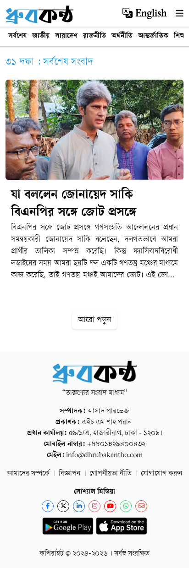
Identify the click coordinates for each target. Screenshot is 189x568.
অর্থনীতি (122, 36)
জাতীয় (41, 36)
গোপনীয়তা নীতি (110, 474)
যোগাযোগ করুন (161, 474)
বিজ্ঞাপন (69, 474)
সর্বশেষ (17, 36)
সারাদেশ (66, 36)
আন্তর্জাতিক (153, 36)
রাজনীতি (94, 36)
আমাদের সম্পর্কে (28, 474)
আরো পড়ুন (94, 320)
